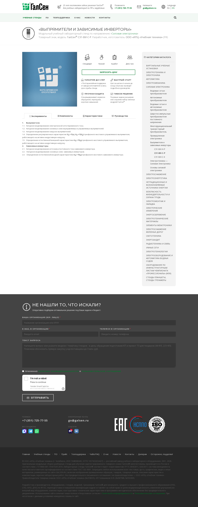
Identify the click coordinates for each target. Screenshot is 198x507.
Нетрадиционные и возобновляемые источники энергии (157, 185)
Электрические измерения (154, 209)
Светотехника (153, 236)
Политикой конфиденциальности (117, 493)
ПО (55, 454)
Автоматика (152, 79)
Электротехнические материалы (157, 220)
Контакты (129, 454)
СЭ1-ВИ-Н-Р (159, 149)
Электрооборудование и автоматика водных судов (159, 258)
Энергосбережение (156, 214)
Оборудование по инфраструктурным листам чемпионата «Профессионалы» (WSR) (158, 269)
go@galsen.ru (149, 8)
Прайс (64, 454)
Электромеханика (155, 83)
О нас (106, 454)
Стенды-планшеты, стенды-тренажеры (156, 278)
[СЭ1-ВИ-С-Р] (49, 79)
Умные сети (152, 247)
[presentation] (37, 116)
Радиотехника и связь (158, 243)
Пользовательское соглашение (101, 371)
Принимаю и (73, 371)
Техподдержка (78, 454)
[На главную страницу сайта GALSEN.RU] (35, 6)
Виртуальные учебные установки (158, 67)
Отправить (39, 397)
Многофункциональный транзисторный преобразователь (161, 129)
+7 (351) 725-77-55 (123, 8)
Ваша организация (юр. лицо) (41, 317)
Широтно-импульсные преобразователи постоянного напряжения (160, 117)
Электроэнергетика (156, 178)
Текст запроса (31, 340)
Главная (26, 454)
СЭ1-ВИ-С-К (159, 157)
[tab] (38, 116)
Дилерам (142, 454)
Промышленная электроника (157, 137)
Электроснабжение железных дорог (156, 230)
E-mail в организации (36, 329)
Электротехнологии (157, 251)
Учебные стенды (42, 454)
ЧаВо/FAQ (94, 454)
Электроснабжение (156, 174)
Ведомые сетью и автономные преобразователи (158, 107)
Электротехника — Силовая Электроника (160, 162)
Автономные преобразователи (158, 99)
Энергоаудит (153, 240)
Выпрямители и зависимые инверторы (160, 143)
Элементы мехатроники (159, 225)
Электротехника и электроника (155, 73)
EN (173, 8)
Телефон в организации (115, 329)
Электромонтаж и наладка (155, 202)
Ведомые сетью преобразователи (158, 92)
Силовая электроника (124, 33)
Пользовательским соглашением (150, 493)
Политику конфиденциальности (58, 371)
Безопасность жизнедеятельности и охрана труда (158, 194)
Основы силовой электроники (158, 169)
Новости (117, 454)
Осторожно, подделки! (162, 454)
